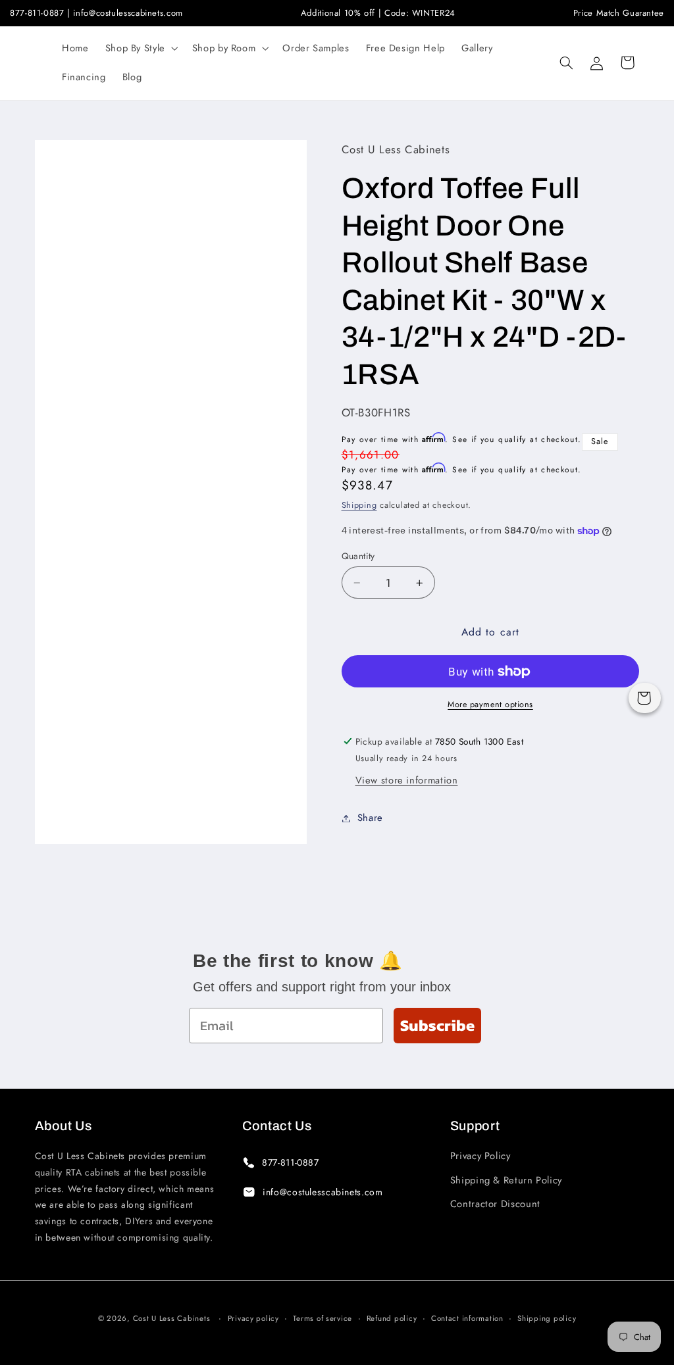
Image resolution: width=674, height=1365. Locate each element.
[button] (140, 48)
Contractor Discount (495, 1204)
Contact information (467, 1318)
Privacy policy (253, 1318)
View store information (406, 780)
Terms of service (322, 1318)
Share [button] (370, 817)
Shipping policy (546, 1318)
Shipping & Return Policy (506, 1180)
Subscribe (437, 1025)
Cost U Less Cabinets (172, 1318)
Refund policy (392, 1318)
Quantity (358, 555)
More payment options (490, 704)
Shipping (359, 505)
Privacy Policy (480, 1156)
